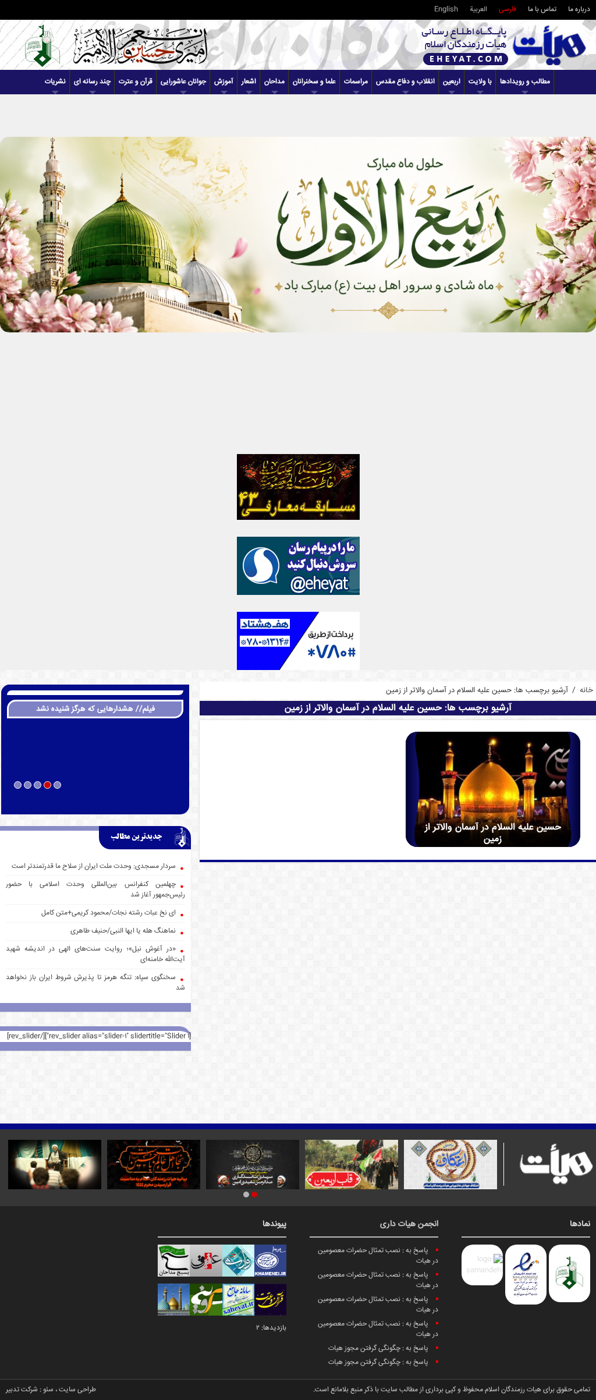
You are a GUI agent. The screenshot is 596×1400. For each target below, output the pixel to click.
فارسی (507, 9)
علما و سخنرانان (314, 81)
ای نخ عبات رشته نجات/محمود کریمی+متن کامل (108, 913)
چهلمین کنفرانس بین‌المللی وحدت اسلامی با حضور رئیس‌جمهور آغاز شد (95, 890)
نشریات (55, 81)
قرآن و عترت (135, 81)
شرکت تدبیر (22, 1389)
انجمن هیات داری (409, 1224)
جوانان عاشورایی (183, 81)
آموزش (223, 81)
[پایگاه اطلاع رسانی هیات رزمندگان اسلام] (504, 45)
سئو (48, 1389)
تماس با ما (542, 9)
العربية (478, 9)
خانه (586, 690)
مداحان (274, 81)
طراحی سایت (77, 1389)
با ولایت (480, 81)
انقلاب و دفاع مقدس (405, 81)
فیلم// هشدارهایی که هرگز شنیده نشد (95, 709)
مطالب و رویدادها (525, 81)
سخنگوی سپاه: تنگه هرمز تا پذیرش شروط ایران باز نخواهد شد (95, 983)
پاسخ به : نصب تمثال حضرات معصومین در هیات (378, 1256)
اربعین (451, 81)
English (446, 9)
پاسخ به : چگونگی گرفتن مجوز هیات (378, 1348)
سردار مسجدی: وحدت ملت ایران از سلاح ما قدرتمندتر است (94, 866)
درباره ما (579, 9)
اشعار (249, 81)
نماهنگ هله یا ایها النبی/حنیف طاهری (123, 931)
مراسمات (356, 81)
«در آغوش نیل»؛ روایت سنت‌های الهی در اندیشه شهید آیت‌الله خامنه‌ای (95, 954)
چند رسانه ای (92, 81)
